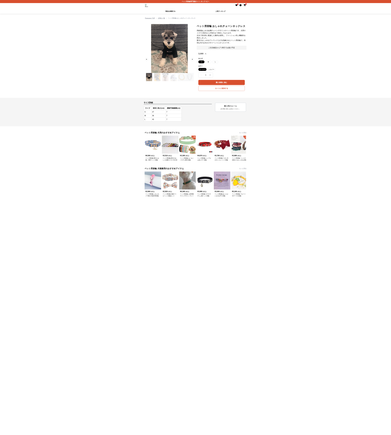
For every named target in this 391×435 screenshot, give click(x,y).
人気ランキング (221, 11)
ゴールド (202, 69)
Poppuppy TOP (150, 18)
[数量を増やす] (210, 75)
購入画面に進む (221, 82)
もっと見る (242, 132)
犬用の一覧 (161, 18)
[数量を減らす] (201, 75)
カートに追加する (221, 88)
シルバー (211, 69)
